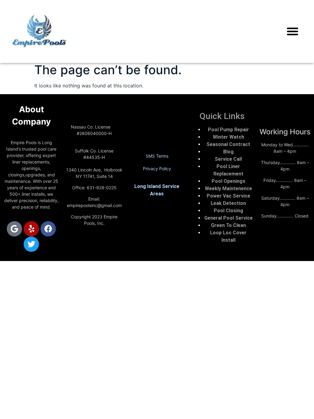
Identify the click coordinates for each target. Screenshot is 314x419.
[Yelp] (31, 228)
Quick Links (222, 116)
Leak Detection (228, 203)
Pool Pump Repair (228, 130)
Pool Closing (228, 210)
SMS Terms (157, 156)
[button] (292, 31)
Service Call (228, 159)
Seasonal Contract (228, 144)
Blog (228, 152)
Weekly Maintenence (228, 188)
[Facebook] (48, 228)
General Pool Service (228, 218)
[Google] (14, 228)
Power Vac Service (228, 196)
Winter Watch (228, 137)
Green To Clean (228, 225)
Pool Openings (228, 181)
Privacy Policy (157, 168)
